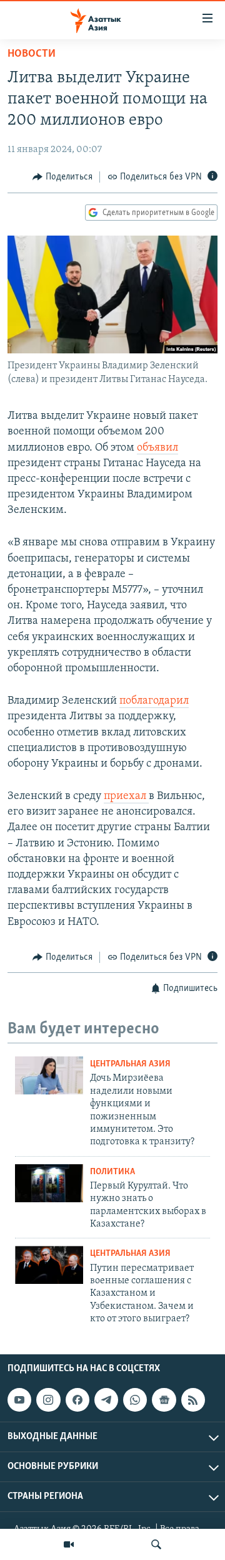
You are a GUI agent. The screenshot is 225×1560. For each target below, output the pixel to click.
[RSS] (193, 1400)
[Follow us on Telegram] (106, 1400)
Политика (112, 1172)
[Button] (62, 177)
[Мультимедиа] (69, 1544)
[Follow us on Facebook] (77, 1400)
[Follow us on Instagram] (48, 1400)
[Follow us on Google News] (164, 1400)
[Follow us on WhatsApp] (135, 1400)
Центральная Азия (130, 1064)
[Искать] (156, 1544)
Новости (32, 54)
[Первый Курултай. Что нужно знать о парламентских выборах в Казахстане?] (49, 1183)
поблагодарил (154, 701)
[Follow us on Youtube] (19, 1400)
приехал (126, 796)
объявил (157, 448)
